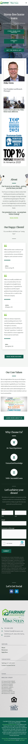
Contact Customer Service (8, 665)
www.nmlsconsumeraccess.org (9, 724)
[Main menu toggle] (26, 3)
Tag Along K (22, 740)
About (3, 647)
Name (4, 509)
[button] (14, 102)
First (3, 516)
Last (16, 516)
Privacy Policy (5, 738)
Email (4, 520)
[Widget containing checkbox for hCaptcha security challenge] (13, 543)
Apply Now (5, 652)
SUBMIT (6, 551)
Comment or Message (8, 528)
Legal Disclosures (12, 740)
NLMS (22, 738)
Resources (5, 650)
